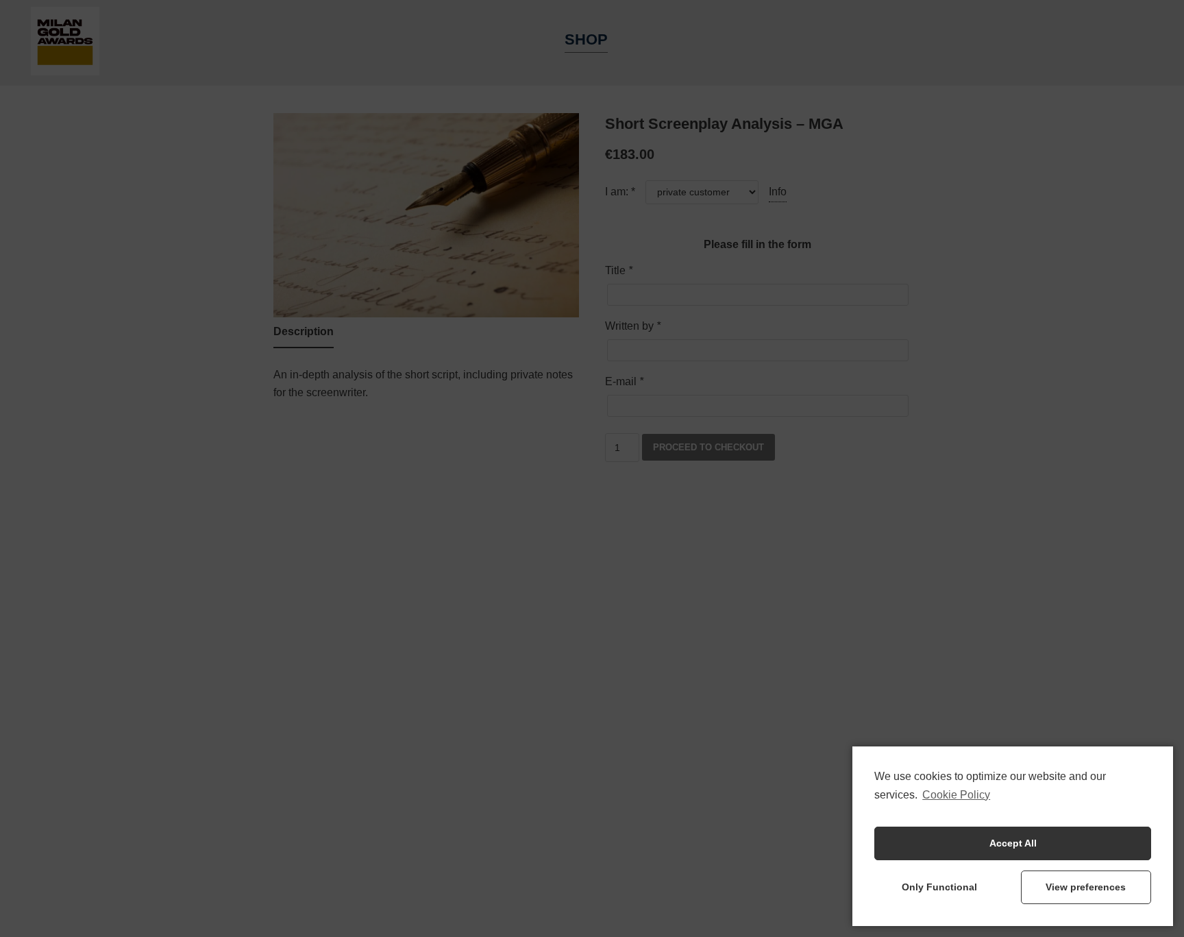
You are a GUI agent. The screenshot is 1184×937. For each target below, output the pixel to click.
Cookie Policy (956, 795)
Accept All (1013, 843)
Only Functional (939, 886)
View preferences (1086, 886)
